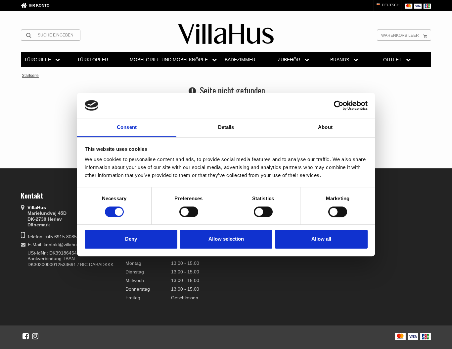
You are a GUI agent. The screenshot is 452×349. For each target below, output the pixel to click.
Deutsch (390, 5)
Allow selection (226, 239)
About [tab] (325, 127)
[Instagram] (35, 336)
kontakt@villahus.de (65, 244)
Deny (131, 239)
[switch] (188, 211)
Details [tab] (226, 127)
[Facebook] (26, 336)
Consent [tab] (127, 127)
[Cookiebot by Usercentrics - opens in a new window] (339, 105)
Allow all (321, 239)
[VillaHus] (226, 34)
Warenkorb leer (400, 35)
